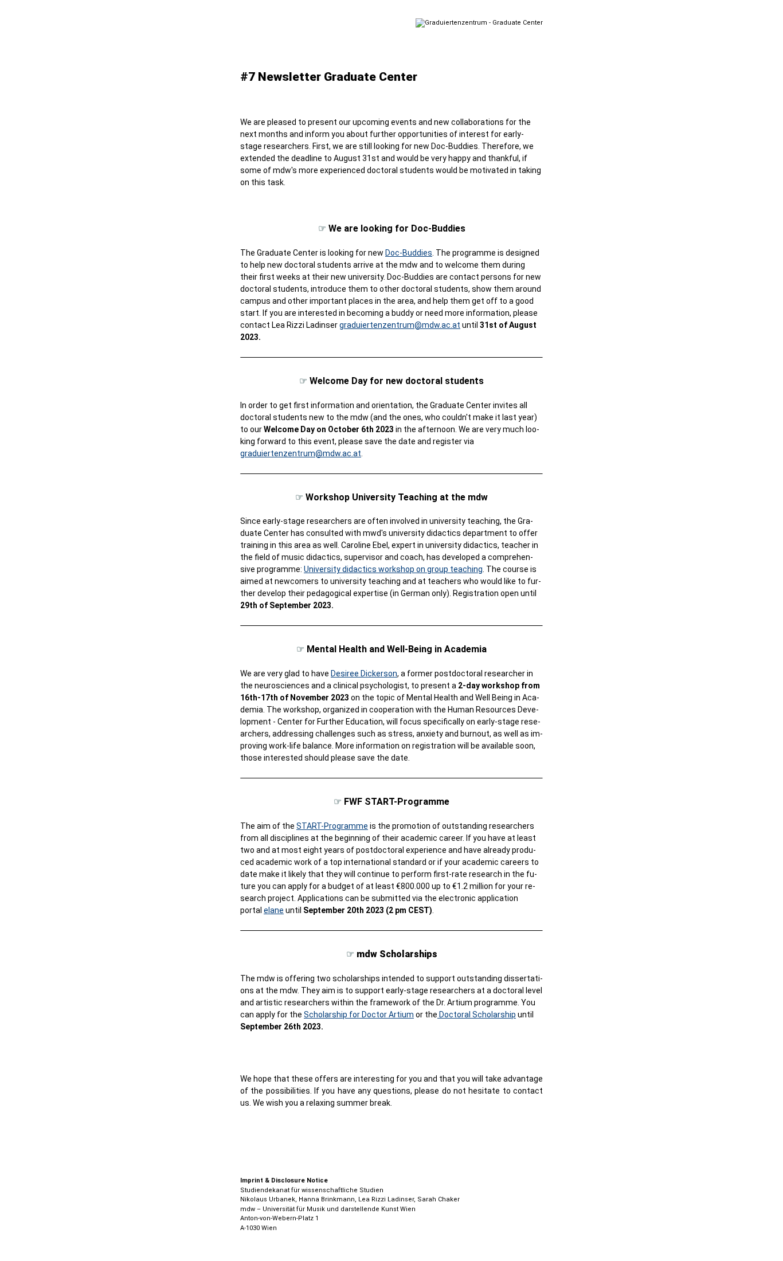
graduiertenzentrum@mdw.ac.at (399, 325)
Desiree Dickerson (364, 673)
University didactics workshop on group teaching (393, 569)
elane (274, 910)
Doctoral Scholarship (476, 1014)
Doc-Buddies (408, 252)
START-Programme (332, 826)
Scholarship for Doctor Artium (359, 1014)
